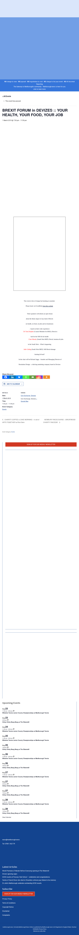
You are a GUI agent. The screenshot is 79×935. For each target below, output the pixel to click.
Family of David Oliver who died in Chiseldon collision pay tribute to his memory (29, 880)
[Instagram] (39, 377)
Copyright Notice (8, 907)
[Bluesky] (19, 377)
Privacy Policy (7, 899)
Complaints (6, 915)
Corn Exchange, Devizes (28, 395)
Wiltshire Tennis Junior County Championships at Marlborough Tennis (25, 713)
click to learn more (39, 89)
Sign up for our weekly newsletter (41, 444)
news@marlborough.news (11, 840)
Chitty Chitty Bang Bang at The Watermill (15, 722)
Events (4, 409)
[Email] (32, 377)
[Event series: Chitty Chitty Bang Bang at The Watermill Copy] (7, 720)
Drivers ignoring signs (9, 874)
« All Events (6, 96)
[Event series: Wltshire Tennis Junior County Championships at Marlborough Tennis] (13, 711)
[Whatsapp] (26, 377)
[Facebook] (5, 377)
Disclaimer (6, 911)
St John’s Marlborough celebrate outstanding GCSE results (22, 883)
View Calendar (6, 817)
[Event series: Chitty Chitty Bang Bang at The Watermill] (7, 747)
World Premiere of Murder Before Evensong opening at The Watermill (25, 871)
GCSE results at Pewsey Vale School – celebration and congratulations (26, 877)
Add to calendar (13, 384)
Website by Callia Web (39, 931)
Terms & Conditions (9, 903)
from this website (48, 306)
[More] (46, 377)
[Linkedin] (12, 377)
